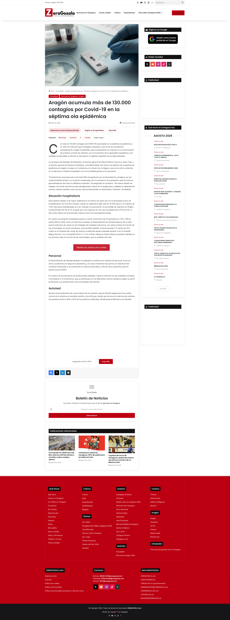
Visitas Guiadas (54, 543)
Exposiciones (87, 502)
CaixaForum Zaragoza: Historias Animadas (164, 241)
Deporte (51, 520)
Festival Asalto (121, 513)
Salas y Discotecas (55, 535)
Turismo (153, 494)
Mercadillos (52, 528)
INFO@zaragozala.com (108, 581)
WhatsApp (62, 137)
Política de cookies (52, 583)
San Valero (86, 522)
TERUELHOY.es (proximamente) (153, 583)
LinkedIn (87, 137)
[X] (56, 372)
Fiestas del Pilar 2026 (90, 544)
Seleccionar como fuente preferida (65, 130)
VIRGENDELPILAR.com (149, 591)
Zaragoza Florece (123, 535)
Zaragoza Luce (122, 539)
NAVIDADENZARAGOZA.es (151, 598)
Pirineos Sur (155, 537)
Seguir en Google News (94, 130)
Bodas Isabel (155, 533)
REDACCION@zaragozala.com (111, 576)
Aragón (153, 518)
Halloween (120, 517)
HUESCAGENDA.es (148, 580)
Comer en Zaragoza (55, 498)
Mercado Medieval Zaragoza (127, 524)
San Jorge (86, 537)
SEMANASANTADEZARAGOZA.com (154, 587)
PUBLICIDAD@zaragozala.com (112, 578)
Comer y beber (105, 13)
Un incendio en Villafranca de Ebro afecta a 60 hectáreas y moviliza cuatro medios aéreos (61, 456)
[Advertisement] (92, 329)
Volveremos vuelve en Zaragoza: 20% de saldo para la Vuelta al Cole (92, 454)
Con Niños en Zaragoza (57, 502)
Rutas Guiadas (53, 532)
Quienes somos (51, 576)
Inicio (52, 91)
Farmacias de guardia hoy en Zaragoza (165, 550)
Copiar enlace (99, 137)
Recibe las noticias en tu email (91, 247)
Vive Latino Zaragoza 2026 (149, 13)
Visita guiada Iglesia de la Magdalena (165, 229)
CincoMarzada (87, 529)
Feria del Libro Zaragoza (125, 506)
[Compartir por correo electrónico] (68, 372)
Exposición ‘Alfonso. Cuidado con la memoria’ (167, 193)
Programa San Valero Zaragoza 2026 (97, 526)
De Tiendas (52, 509)
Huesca (153, 529)
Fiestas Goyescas (89, 541)
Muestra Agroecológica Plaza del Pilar (165, 180)
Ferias (50, 524)
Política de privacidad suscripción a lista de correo (64, 591)
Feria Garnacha (122, 509)
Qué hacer (52, 494)
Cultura (117, 13)
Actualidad (60, 91)
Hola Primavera (122, 520)
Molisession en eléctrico (165, 145)
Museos (85, 509)
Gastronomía (155, 498)
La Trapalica (159, 277)
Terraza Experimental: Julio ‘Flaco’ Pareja (166, 156)
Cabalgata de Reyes (124, 494)
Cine (84, 498)
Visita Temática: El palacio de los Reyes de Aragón (167, 254)
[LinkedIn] (62, 372)
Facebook (73, 137)
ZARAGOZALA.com (148, 576)
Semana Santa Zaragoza (91, 533)
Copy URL (106, 361)
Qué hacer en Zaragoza (86, 13)
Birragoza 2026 (161, 266)
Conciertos (52, 506)
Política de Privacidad (53, 587)
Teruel (152, 526)
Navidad (85, 548)
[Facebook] (51, 372)
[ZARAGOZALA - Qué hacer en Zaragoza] (60, 12)
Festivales (52, 517)
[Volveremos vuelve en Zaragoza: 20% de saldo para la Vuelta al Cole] (92, 443)
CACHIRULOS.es (147, 594)
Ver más (163, 289)
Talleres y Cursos (54, 539)
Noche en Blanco (122, 528)
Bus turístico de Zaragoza (166, 217)
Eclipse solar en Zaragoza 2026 (128, 502)
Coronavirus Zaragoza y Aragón (72, 96)
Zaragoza (154, 522)
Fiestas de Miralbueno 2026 (166, 168)
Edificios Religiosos (157, 502)
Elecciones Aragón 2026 (125, 555)
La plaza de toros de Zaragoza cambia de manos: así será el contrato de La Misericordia (121, 458)
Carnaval (119, 498)
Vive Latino (120, 532)
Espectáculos (129, 13)
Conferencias (87, 506)
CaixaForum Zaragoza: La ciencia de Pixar (165, 205)
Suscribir (178, 13)
